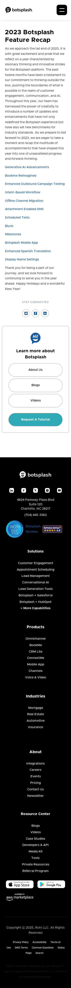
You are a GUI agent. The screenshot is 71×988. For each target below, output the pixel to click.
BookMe (35, 645)
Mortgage (35, 707)
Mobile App (35, 664)
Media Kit (36, 851)
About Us (35, 369)
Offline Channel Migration (24, 200)
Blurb (9, 226)
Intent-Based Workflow (22, 192)
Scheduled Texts (17, 217)
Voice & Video (35, 677)
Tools (35, 858)
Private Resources (35, 864)
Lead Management (35, 575)
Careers (35, 769)
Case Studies (35, 838)
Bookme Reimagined (20, 175)
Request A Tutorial (35, 419)
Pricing (35, 782)
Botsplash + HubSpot (35, 601)
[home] (19, 10)
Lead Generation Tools (35, 588)
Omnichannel (35, 638)
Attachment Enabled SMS (24, 209)
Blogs (35, 385)
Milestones (13, 234)
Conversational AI (35, 582)
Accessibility (40, 942)
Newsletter (35, 795)
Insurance (35, 727)
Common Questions (43, 947)
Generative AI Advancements (27, 167)
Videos (35, 400)
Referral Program (35, 871)
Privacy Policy (21, 942)
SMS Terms (21, 947)
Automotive (36, 720)
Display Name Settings (22, 259)
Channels (36, 671)
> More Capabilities (35, 608)
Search (39, 953)
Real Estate (35, 714)
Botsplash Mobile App (21, 242)
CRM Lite (35, 651)
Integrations (35, 763)
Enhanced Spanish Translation (28, 251)
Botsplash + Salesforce (36, 595)
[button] (62, 10)
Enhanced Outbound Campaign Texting (35, 183)
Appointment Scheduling (35, 569)
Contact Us (35, 789)
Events (35, 776)
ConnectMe (35, 658)
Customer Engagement (35, 563)
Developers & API (35, 845)
